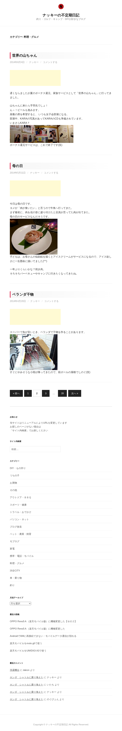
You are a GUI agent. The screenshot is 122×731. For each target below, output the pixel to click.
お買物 (13, 482)
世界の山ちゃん (24, 55)
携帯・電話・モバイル (22, 556)
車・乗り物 (16, 578)
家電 (12, 548)
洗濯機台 (14, 670)
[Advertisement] (35, 78)
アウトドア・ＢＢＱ (20, 497)
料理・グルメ (17, 563)
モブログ (14, 541)
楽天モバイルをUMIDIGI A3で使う (28, 650)
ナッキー (34, 62)
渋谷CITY (15, 570)
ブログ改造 (16, 526)
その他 (13, 490)
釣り (12, 585)
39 (62, 393)
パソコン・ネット (19, 519)
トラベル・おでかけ (20, 512)
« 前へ (16, 393)
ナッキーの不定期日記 (61, 15)
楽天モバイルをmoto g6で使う (26, 643)
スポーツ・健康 (18, 504)
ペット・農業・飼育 (20, 534)
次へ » (74, 393)
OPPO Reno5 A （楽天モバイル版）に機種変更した (37, 628)
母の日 (17, 166)
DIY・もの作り (18, 468)
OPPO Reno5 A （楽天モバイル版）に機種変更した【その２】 (43, 621)
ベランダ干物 (23, 294)
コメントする (50, 62)
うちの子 (14, 475)
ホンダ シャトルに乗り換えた (26, 677)
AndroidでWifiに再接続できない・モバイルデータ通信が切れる (43, 636)
